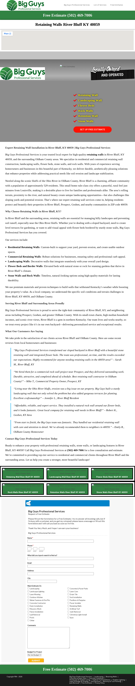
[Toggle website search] (127, 5)
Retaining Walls (111, 676)
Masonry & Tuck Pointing (112, 681)
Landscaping (98, 676)
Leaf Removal (96, 681)
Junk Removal (74, 683)
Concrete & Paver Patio (77, 678)
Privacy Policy (100, 683)
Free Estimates (86, 683)
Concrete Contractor (96, 678)
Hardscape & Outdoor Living (79, 680)
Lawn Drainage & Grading (78, 681)
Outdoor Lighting (119, 680)
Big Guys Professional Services (80, 676)
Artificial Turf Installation (101, 680)
